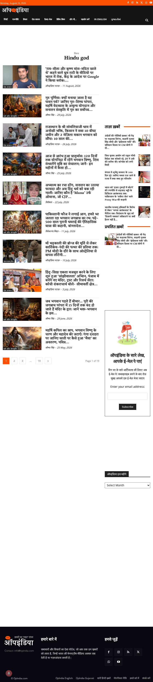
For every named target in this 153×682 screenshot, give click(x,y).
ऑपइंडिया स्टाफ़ (52, 86)
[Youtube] (150, 3)
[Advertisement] (127, 444)
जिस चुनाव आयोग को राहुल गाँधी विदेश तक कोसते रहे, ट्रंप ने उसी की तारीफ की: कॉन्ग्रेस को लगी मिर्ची (120, 160)
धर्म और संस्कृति (10, 116)
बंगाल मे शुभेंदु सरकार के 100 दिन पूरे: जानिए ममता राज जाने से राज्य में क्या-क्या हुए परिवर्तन (120, 175)
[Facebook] (128, 3)
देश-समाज (8, 87)
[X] (141, 3)
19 (39, 361)
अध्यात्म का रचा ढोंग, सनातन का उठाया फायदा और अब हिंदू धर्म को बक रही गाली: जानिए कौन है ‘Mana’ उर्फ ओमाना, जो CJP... (72, 191)
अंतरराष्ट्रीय (9, 261)
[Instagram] (132, 3)
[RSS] (137, 3)
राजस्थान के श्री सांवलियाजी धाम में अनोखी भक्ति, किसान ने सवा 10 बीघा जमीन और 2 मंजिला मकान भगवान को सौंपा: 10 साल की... (71, 133)
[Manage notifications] (9, 673)
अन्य (5, 203)
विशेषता (48, 202)
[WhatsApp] (146, 3)
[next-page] (48, 361)
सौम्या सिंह (49, 115)
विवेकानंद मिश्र (51, 231)
